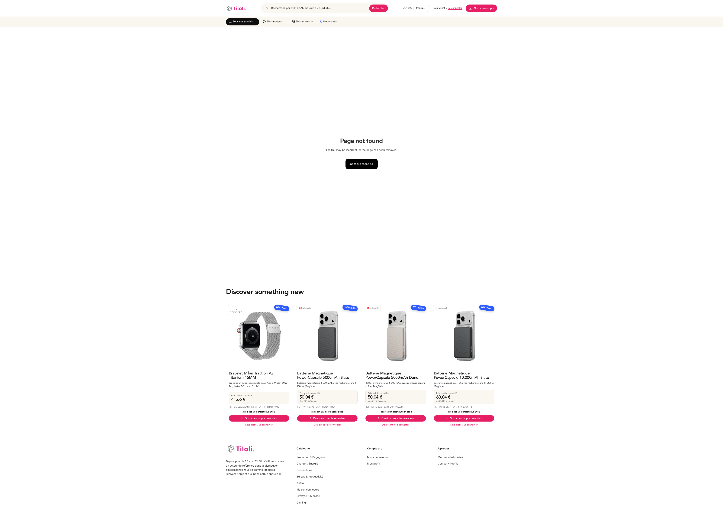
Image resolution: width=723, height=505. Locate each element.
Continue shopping (361, 163)
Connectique (304, 470)
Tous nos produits (243, 22)
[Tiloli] (236, 8)
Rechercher (378, 8)
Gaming (301, 502)
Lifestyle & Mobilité (308, 495)
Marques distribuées (450, 457)
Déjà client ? (447, 8)
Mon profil (373, 463)
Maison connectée (308, 489)
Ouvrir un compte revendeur (261, 418)
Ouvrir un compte (484, 8)
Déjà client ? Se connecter (259, 425)
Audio (300, 482)
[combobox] (319, 8)
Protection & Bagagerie (311, 457)
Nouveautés (330, 22)
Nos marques (275, 22)
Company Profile (448, 463)
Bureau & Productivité (310, 476)
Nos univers (303, 22)
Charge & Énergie (307, 463)
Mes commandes (377, 457)
